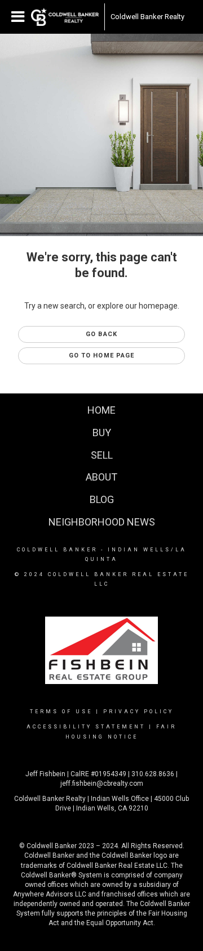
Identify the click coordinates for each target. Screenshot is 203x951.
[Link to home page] (65, 17)
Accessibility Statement (86, 727)
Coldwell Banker (57, 550)
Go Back (101, 334)
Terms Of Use (61, 711)
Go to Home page (102, 355)
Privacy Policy (138, 711)
